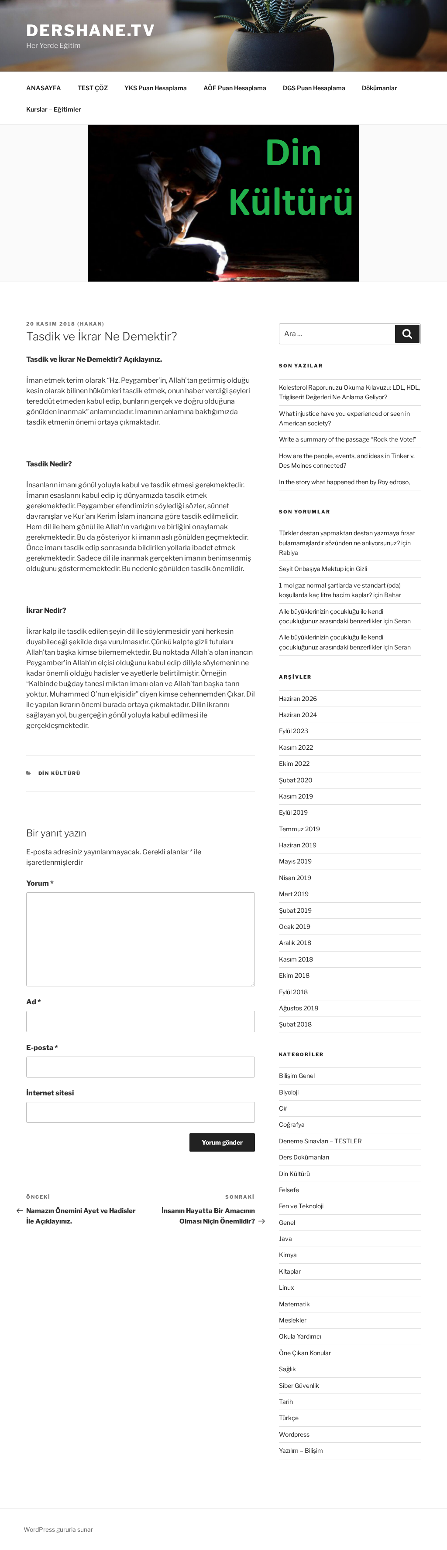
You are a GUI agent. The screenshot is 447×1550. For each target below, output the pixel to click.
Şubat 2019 (295, 910)
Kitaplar (290, 1271)
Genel (287, 1222)
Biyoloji (289, 1092)
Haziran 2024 (298, 714)
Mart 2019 (294, 893)
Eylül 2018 (293, 992)
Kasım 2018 (296, 959)
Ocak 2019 (294, 926)
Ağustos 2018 (298, 1008)
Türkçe (289, 1417)
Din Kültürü (59, 773)
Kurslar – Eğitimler (53, 109)
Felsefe (289, 1189)
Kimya (288, 1254)
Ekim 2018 (294, 975)
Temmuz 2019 (299, 829)
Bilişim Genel (297, 1075)
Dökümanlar (379, 88)
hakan (91, 324)
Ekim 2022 (294, 763)
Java (285, 1238)
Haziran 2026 (298, 698)
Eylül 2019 (293, 812)
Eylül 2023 (293, 730)
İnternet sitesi (50, 1093)
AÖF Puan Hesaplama (234, 88)
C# (283, 1108)
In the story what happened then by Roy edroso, (344, 482)
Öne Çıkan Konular (305, 1352)
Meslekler (292, 1320)
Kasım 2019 (296, 796)
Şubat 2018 (295, 1024)
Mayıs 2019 (295, 861)
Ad (33, 1002)
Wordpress (294, 1434)
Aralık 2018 (295, 942)
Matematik (294, 1304)
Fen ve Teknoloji (301, 1206)
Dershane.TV (91, 30)
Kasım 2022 (296, 747)
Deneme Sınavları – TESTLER (320, 1141)
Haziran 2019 (297, 845)
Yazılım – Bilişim (301, 1450)
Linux (286, 1287)
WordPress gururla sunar (58, 1529)
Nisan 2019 (295, 877)
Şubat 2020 (296, 780)
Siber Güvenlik (299, 1385)
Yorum (40, 883)
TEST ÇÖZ (93, 88)
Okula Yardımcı (300, 1336)
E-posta (42, 1048)
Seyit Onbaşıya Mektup (311, 568)
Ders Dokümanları (304, 1157)
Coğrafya (292, 1124)
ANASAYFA (43, 88)
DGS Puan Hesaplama (314, 88)
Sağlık (287, 1369)
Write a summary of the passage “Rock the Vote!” (347, 439)
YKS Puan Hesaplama (155, 88)
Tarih (286, 1401)
